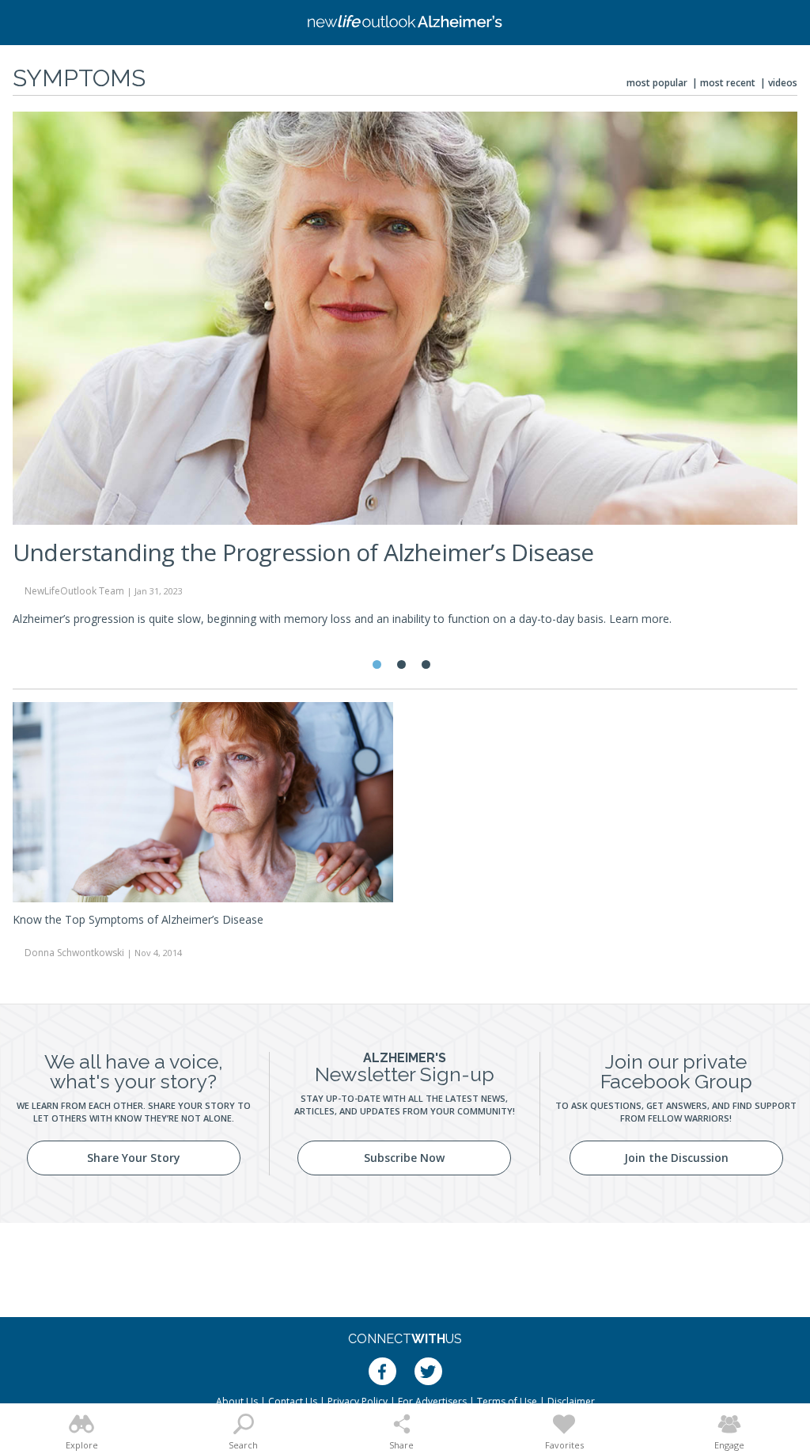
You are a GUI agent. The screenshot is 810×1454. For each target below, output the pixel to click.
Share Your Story (133, 1157)
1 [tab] (377, 664)
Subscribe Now (404, 1157)
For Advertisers (432, 1401)
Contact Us (292, 1401)
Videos (782, 82)
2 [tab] (401, 664)
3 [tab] (426, 664)
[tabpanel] (405, 376)
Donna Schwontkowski (74, 952)
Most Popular (656, 82)
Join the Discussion (676, 1157)
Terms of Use (507, 1401)
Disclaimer (571, 1401)
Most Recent (727, 82)
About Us (237, 1401)
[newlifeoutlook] (405, 23)
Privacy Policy (357, 1401)
